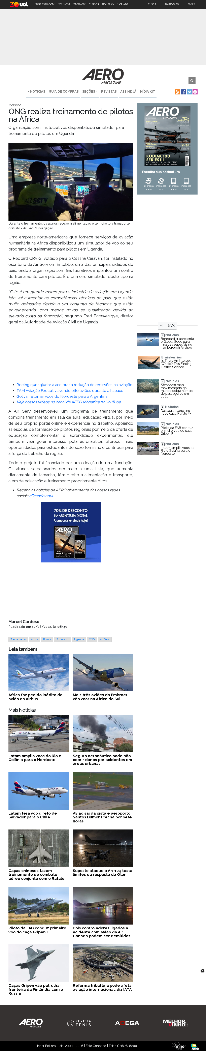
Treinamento (18, 639)
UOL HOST (64, 4)
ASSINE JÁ (128, 91)
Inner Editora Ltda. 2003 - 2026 (60, 1046)
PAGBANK (79, 4)
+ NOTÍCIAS (36, 91)
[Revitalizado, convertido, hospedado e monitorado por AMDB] (195, 1047)
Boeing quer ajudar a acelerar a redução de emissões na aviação (74, 384)
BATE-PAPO (172, 4)
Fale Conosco (96, 1046)
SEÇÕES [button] (88, 91)
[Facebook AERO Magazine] (183, 91)
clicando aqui (41, 496)
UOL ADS (122, 4)
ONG (92, 639)
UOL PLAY (108, 4)
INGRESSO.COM (45, 4)
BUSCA (152, 4)
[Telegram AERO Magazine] (189, 91)
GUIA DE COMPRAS (64, 91)
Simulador (62, 639)
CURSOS (94, 4)
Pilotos (47, 639)
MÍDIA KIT (147, 91)
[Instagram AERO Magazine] (195, 91)
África (34, 639)
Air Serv (104, 639)
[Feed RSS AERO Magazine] (177, 91)
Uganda (79, 639)
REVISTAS (109, 91)
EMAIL (192, 4)
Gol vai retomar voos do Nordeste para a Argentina (61, 396)
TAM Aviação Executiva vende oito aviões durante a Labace (69, 390)
